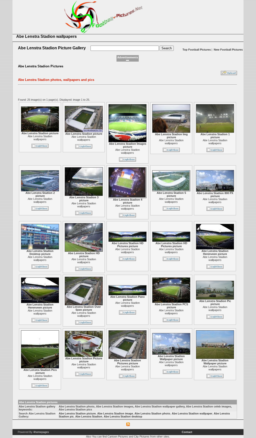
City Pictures (142, 436)
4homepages (41, 431)
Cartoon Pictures (118, 436)
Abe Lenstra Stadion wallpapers (40, 138)
